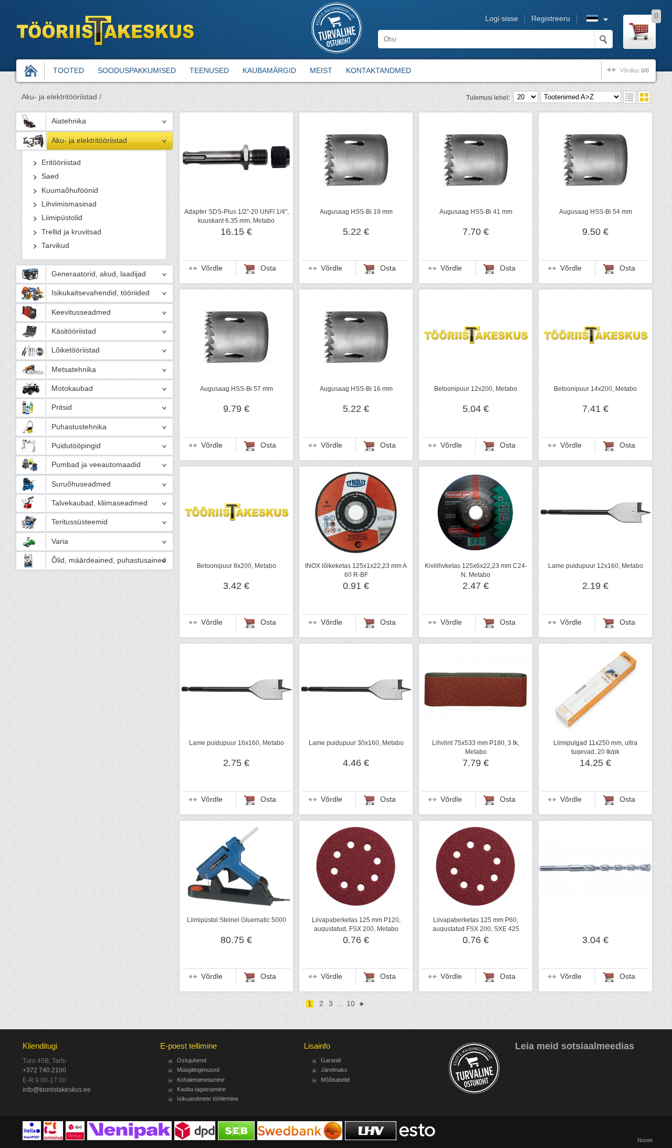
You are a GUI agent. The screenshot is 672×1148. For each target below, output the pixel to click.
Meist (321, 70)
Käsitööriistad (73, 331)
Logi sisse (501, 19)
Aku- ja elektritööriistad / (61, 97)
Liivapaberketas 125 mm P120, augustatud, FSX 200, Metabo (356, 924)
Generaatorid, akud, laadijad (98, 274)
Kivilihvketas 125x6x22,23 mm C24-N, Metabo (476, 570)
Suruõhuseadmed (81, 484)
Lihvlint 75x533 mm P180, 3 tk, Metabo (475, 747)
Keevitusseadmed (81, 312)
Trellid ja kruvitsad (71, 232)
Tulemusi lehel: (488, 97)
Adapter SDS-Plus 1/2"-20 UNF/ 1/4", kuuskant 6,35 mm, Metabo (236, 216)
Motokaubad (72, 388)
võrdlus (634, 70)
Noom (645, 1140)
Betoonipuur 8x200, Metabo (236, 566)
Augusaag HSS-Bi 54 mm (595, 212)
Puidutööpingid (76, 446)
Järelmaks (334, 1070)
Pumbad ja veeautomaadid (96, 465)
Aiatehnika (68, 121)
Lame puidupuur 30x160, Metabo (356, 743)
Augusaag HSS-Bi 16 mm (356, 389)
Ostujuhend (191, 1060)
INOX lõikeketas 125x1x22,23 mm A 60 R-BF (356, 570)
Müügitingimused (198, 1070)
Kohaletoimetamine (201, 1080)
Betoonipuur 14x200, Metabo (595, 389)
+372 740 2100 (44, 1070)
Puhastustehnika (79, 427)
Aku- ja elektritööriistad (89, 140)
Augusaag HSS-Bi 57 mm (236, 389)
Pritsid (61, 407)
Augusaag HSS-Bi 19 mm (356, 212)
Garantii (331, 1060)
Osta (268, 268)
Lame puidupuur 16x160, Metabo (236, 743)
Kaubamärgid (269, 70)
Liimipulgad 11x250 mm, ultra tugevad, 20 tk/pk (595, 747)
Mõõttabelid (335, 1080)
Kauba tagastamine (201, 1089)
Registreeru (550, 19)
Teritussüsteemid (79, 522)
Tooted (68, 70)
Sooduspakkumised (137, 70)
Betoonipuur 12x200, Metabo (475, 389)
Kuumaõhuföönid (69, 190)
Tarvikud (55, 246)
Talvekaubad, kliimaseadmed (99, 503)
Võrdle (212, 268)
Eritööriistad (61, 163)
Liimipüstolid (61, 218)
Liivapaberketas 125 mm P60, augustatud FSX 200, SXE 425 (476, 924)
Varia (59, 541)
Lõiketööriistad (75, 350)
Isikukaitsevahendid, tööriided (100, 293)
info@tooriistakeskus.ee (57, 1089)
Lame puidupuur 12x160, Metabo (595, 566)
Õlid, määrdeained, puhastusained (108, 560)
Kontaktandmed (378, 70)
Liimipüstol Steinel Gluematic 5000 (236, 920)
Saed (50, 176)
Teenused (209, 70)
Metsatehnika (73, 370)
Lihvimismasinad (69, 204)
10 (350, 1004)
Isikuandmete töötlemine (207, 1098)
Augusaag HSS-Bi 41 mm (475, 212)
